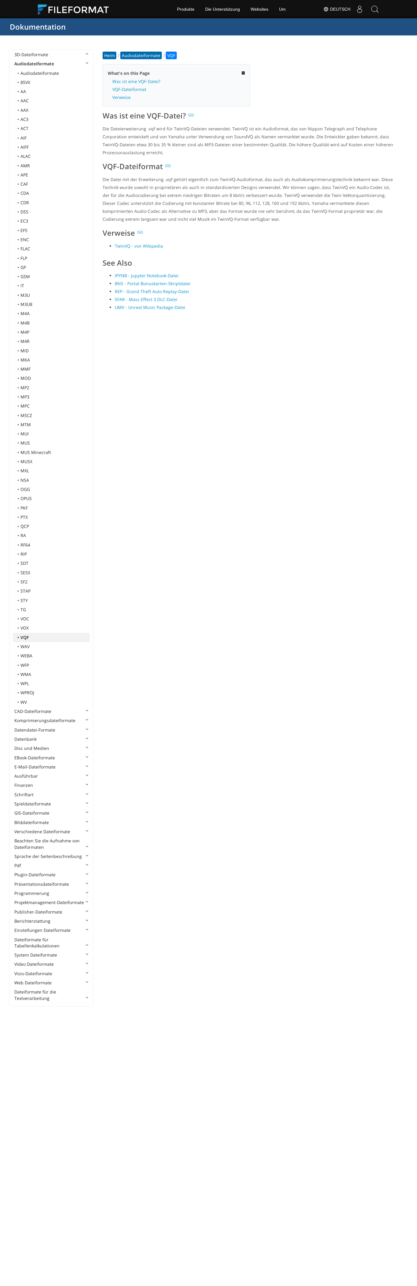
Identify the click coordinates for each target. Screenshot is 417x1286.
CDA (24, 193)
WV (23, 702)
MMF (25, 369)
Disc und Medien (31, 748)
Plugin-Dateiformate (35, 874)
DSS (24, 212)
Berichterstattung (32, 921)
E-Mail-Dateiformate (35, 767)
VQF (24, 637)
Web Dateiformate (33, 983)
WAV (25, 646)
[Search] (375, 9)
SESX (25, 573)
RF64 (25, 545)
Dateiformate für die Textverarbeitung (35, 995)
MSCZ (26, 415)
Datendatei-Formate (34, 730)
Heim (109, 55)
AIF (23, 138)
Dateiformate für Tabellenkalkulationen (37, 943)
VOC (24, 619)
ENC (24, 239)
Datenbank (25, 739)
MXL (24, 471)
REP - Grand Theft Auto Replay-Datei (152, 291)
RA (23, 535)
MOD (25, 378)
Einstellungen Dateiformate (42, 930)
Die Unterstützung (222, 9)
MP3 (24, 397)
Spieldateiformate (32, 804)
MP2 (24, 388)
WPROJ (27, 693)
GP (23, 267)
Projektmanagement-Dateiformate (49, 902)
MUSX (26, 461)
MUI (24, 434)
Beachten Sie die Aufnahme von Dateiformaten (47, 844)
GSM (25, 276)
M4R (25, 341)
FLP (23, 258)
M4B (25, 323)
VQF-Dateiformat (129, 89)
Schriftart (24, 794)
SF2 (23, 582)
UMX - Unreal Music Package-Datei (150, 307)
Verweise (121, 97)
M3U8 (26, 304)
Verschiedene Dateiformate (42, 831)
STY (24, 600)
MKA (25, 360)
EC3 (24, 221)
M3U (25, 295)
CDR (24, 202)
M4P (24, 332)
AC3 (24, 119)
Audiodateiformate (34, 64)
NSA (24, 480)
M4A (25, 313)
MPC (25, 406)
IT (22, 286)
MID (24, 351)
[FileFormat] (75, 9)
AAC (24, 101)
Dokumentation (38, 27)
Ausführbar (26, 776)
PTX (24, 517)
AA (23, 91)
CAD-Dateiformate (32, 711)
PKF (24, 508)
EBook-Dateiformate (34, 758)
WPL (24, 683)
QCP (24, 526)
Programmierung (31, 893)
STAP (25, 591)
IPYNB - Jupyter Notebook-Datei (147, 275)
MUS (25, 443)
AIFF (24, 147)
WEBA (26, 656)
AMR (25, 166)
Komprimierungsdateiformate (44, 720)
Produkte (185, 9)
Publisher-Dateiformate (38, 912)
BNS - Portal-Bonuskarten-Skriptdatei (152, 283)
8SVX (25, 82)
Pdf (17, 865)
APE (24, 175)
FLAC (25, 249)
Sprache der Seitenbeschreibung (48, 856)
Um (282, 9)
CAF (24, 184)
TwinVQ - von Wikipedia (139, 246)
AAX (24, 110)
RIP (23, 554)
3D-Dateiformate (31, 54)
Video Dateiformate (34, 964)
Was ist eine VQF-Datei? (136, 81)
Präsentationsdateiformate (41, 884)
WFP (24, 665)
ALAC (25, 156)
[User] (359, 9)
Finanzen (23, 785)
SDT (24, 563)
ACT (24, 128)
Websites (259, 9)
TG (23, 609)
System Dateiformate (35, 955)
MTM (25, 424)
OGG (25, 489)
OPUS (26, 498)
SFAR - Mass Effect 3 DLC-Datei (146, 299)
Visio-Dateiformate (33, 973)
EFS (23, 230)
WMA (25, 674)
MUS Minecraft (35, 452)
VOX (24, 628)
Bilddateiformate (31, 822)
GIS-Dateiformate (31, 813)
